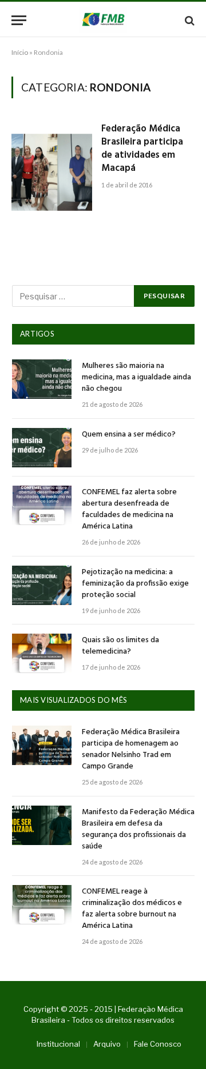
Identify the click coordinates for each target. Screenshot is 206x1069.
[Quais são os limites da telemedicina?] (42, 653)
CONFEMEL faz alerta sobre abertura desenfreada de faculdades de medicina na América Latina (129, 509)
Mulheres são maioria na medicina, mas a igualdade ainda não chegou (136, 377)
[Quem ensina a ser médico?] (42, 447)
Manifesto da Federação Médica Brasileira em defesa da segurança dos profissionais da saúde (138, 829)
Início (19, 52)
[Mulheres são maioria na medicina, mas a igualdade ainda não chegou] (42, 379)
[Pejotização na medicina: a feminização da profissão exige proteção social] (42, 585)
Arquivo (107, 1043)
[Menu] (18, 20)
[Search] (189, 20)
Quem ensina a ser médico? (129, 434)
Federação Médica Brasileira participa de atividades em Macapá (142, 148)
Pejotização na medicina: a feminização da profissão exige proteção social (135, 584)
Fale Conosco (157, 1043)
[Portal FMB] (103, 20)
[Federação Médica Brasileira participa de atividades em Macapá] (51, 174)
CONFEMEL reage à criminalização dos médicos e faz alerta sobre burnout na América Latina (132, 908)
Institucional (58, 1043)
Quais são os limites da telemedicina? (120, 646)
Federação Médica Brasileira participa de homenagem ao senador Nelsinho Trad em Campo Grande (131, 749)
